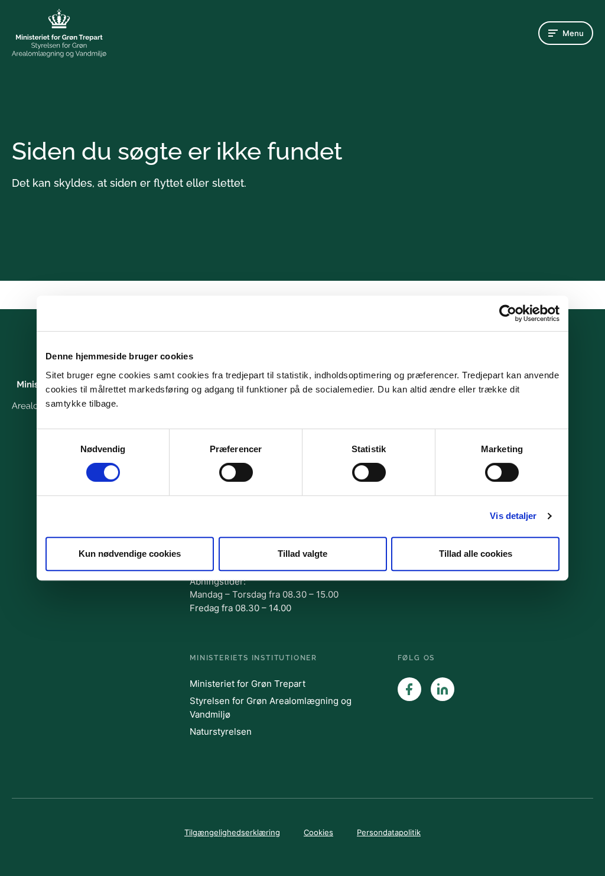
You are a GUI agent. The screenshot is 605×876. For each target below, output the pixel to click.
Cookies (318, 832)
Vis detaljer (513, 516)
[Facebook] (409, 689)
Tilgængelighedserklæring (232, 832)
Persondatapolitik (389, 832)
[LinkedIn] (442, 689)
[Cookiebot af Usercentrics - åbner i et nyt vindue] (508, 313)
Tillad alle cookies (475, 554)
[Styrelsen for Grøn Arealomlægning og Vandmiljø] (59, 33)
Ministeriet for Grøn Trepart (247, 683)
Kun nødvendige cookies (130, 554)
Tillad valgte (302, 554)
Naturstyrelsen (221, 731)
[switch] (236, 472)
